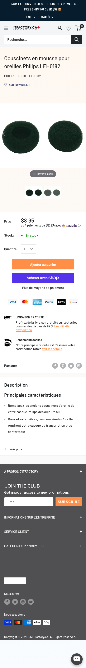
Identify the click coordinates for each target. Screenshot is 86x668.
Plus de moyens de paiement (43, 288)
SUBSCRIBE (69, 502)
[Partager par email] (79, 365)
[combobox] (37, 39)
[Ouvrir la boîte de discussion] (77, 659)
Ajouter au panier (43, 264)
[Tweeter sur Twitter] (71, 365)
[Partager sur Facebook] (55, 365)
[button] (51, 225)
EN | (28, 17)
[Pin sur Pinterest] (63, 365)
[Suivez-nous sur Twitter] (15, 602)
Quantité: (11, 249)
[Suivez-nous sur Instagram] (23, 602)
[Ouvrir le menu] (6, 28)
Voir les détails (52, 349)
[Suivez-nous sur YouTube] (31, 602)
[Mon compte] (60, 28)
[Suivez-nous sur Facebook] (7, 602)
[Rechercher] (76, 39)
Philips (9, 76)
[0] (78, 28)
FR (33, 17)
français (11, 580)
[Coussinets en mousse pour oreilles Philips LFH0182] (34, 192)
